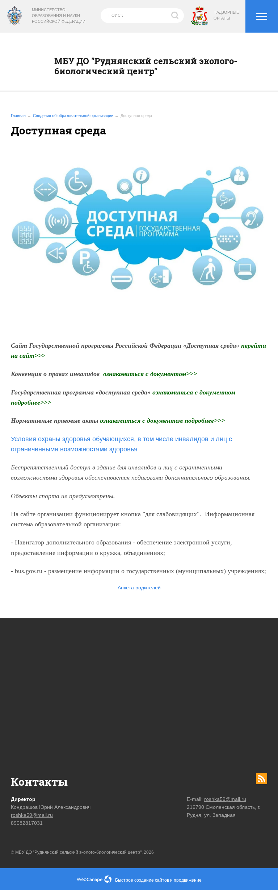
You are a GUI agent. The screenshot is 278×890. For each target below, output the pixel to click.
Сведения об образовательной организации (73, 115)
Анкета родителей (139, 587)
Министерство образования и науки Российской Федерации (58, 16)
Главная (18, 115)
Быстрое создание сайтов (142, 880)
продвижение (188, 880)
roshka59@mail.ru (32, 815)
